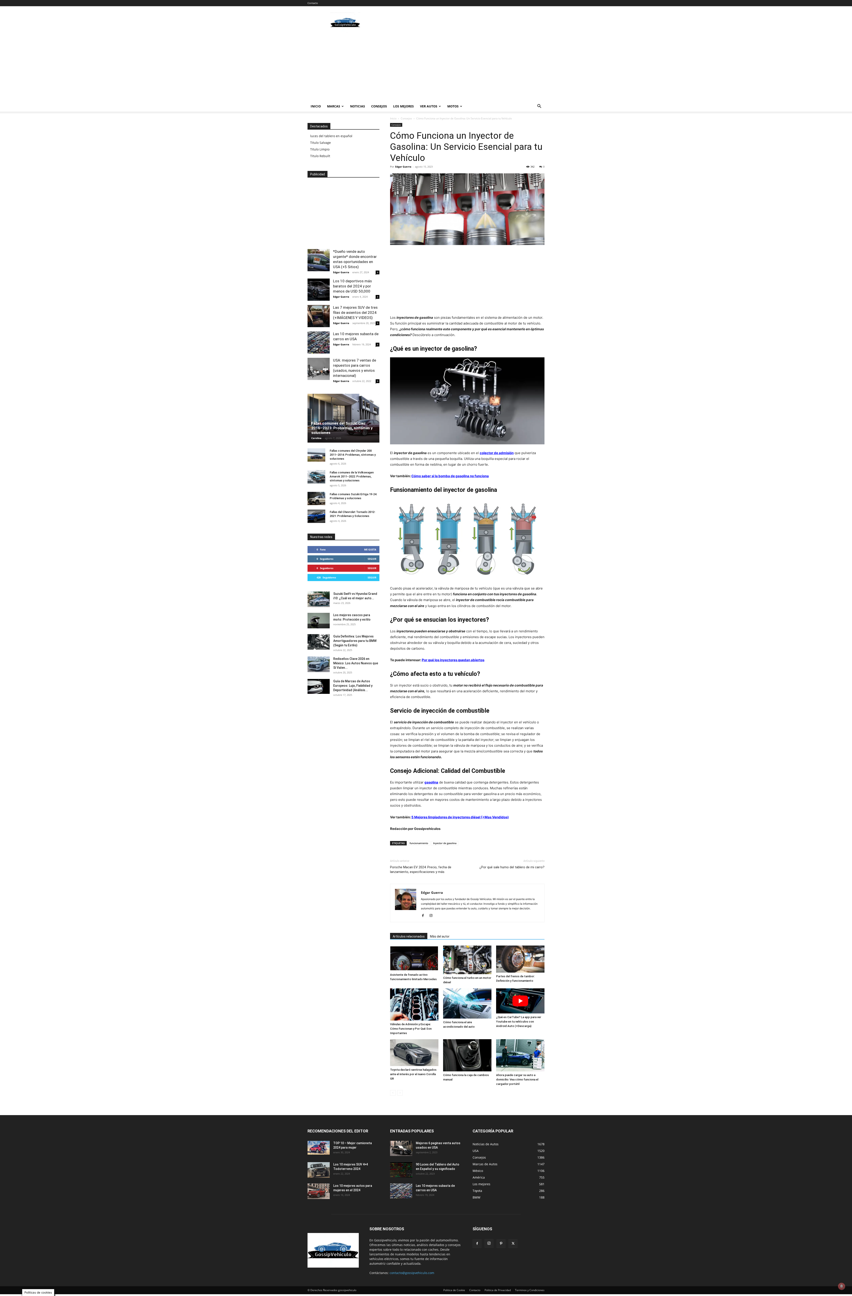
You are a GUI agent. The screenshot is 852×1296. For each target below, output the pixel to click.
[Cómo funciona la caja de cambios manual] (467, 1055)
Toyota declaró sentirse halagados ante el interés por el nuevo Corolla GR (413, 1074)
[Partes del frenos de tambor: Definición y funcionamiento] (520, 959)
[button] (539, 107)
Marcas (333, 106)
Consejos (379, 106)
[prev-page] (393, 1093)
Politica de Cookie (454, 1290)
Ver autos (428, 106)
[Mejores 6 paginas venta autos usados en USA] (401, 1148)
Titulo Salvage (320, 142)
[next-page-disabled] (400, 1093)
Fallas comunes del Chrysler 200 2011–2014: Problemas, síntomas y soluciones (353, 454)
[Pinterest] (501, 1243)
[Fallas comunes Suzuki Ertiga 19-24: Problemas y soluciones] (316, 498)
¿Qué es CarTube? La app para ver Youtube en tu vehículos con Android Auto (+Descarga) (518, 1021)
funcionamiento (419, 843)
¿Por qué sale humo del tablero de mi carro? (511, 867)
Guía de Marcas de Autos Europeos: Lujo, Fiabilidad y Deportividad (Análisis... (353, 685)
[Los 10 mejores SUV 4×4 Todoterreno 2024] (319, 1170)
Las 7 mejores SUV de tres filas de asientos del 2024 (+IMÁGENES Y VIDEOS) (355, 312)
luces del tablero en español (331, 136)
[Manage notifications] (841, 1286)
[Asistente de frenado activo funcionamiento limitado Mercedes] (414, 958)
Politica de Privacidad (498, 1290)
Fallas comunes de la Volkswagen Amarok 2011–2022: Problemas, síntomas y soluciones (352, 476)
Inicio (316, 106)
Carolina (316, 438)
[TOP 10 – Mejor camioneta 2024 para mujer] (319, 1147)
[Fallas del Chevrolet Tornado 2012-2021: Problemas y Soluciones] (316, 516)
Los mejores (403, 106)
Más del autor (440, 936)
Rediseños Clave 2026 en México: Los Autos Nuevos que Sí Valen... (355, 663)
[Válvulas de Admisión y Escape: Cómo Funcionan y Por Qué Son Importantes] (414, 1004)
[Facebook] (424, 915)
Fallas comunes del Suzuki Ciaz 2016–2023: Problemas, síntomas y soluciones (342, 428)
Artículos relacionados (409, 936)
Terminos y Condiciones (529, 1290)
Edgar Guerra (403, 166)
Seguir (372, 558)
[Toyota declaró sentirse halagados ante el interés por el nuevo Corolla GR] (414, 1052)
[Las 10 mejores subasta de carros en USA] (319, 342)
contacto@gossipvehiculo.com (412, 1273)
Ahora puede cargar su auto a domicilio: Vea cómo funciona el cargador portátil (517, 1079)
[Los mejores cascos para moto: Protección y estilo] (319, 620)
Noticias (357, 106)
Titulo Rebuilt (320, 156)
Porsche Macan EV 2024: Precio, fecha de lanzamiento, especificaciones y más (420, 869)
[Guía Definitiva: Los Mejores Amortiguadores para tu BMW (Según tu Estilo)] (319, 642)
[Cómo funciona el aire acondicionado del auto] (467, 1003)
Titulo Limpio (319, 149)
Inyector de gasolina (444, 843)
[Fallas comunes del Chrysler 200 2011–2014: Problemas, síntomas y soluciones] (316, 455)
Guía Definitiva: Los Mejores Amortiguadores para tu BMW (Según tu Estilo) (355, 641)
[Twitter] (513, 1243)
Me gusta (370, 549)
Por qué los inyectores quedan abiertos (453, 660)
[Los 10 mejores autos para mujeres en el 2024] (319, 1191)
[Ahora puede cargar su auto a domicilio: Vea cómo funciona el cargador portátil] (520, 1055)
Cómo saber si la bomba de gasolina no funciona (450, 476)
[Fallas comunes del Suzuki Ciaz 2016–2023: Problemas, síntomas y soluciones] (343, 419)
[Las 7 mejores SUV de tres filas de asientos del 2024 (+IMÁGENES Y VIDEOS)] (319, 316)
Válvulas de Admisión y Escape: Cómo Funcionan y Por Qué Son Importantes (411, 1029)
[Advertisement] (463, 22)
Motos (453, 106)
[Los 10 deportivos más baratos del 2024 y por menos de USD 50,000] (319, 290)
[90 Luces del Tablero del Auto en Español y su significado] (401, 1170)
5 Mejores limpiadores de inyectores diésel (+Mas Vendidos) (460, 817)
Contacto (313, 3)
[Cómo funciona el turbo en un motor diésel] (467, 960)
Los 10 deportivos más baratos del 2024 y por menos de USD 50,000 (352, 286)
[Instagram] (432, 915)
